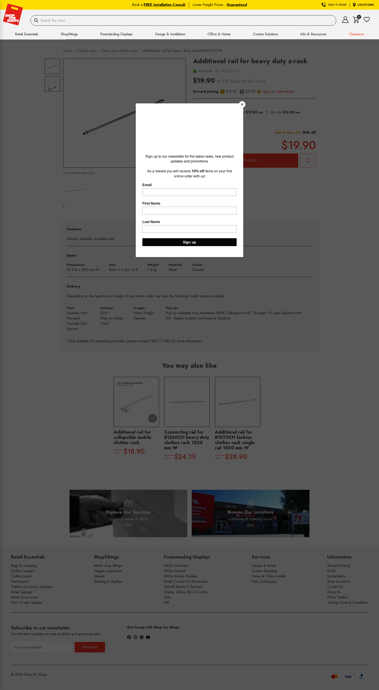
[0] (356, 21)
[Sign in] (345, 21)
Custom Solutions (265, 34)
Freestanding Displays (116, 34)
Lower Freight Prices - (220, 4)
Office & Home (219, 34)
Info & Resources (313, 34)
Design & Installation (170, 34)
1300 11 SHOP (337, 5)
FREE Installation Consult (164, 4)
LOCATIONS (366, 5)
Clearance (356, 34)
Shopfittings (69, 34)
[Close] (242, 104)
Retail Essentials (26, 34)
